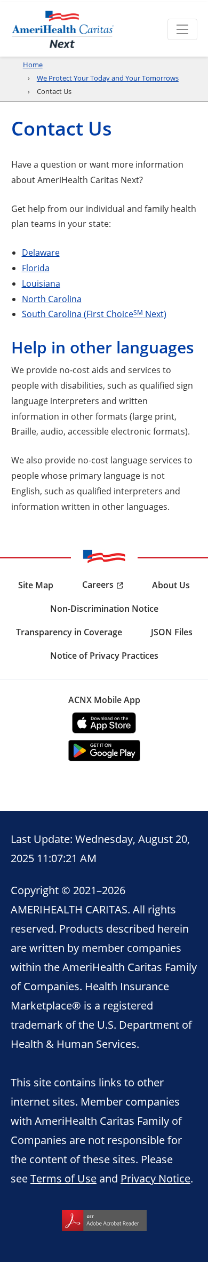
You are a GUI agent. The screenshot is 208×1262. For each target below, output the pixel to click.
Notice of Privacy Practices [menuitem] (104, 655)
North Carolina (52, 298)
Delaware (41, 252)
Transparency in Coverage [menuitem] (69, 632)
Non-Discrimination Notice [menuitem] (104, 608)
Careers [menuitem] (98, 584)
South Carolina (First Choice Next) (94, 313)
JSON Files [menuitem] (172, 632)
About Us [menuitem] (171, 585)
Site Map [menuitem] (35, 585)
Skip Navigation (33, 1)
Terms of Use (63, 1178)
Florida (36, 267)
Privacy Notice (155, 1178)
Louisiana (41, 283)
